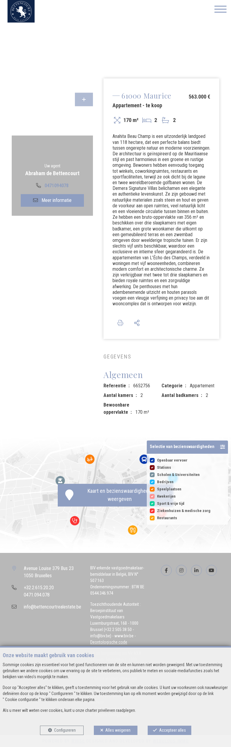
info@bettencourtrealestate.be (52, 607)
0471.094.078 (37, 595)
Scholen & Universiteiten (178, 474)
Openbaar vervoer (172, 460)
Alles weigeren (118, 730)
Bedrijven (165, 482)
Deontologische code (108, 642)
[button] (187, 447)
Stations (164, 467)
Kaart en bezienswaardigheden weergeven (119, 495)
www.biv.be (124, 635)
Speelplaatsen (169, 489)
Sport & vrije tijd (170, 503)
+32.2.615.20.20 (39, 587)
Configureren (65, 730)
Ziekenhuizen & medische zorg (183, 510)
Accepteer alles (172, 730)
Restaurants (167, 518)
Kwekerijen (166, 496)
